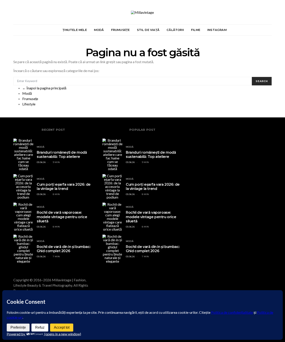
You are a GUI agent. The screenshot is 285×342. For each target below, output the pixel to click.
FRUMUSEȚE (120, 30)
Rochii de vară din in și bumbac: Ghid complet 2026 (64, 249)
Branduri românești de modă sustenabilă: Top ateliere (62, 154)
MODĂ (99, 30)
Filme (195, 30)
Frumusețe (30, 99)
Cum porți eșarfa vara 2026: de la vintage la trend (64, 186)
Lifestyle (28, 104)
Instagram (217, 30)
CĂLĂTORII (175, 30)
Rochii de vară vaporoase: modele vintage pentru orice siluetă (62, 216)
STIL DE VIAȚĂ (148, 30)
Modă (27, 93)
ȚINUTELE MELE (75, 30)
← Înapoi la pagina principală (44, 88)
